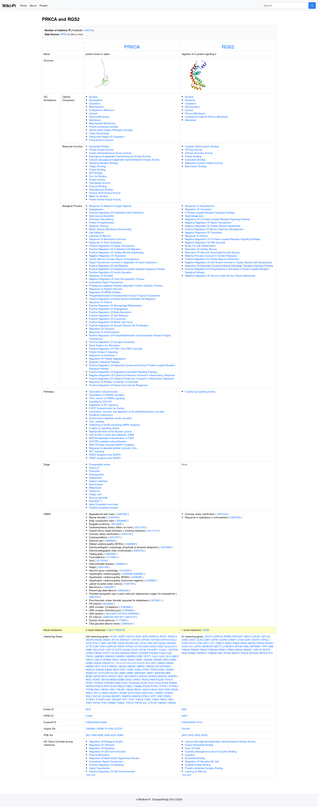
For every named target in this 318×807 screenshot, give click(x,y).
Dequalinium (95, 477)
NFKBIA (153, 676)
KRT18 (109, 673)
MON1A (230, 646)
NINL (246, 646)
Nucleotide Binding (99, 146)
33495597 (138, 573)
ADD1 (138, 636)
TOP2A (96, 702)
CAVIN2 (129, 643)
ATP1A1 (136, 639)
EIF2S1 (135, 649)
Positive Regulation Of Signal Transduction (112, 245)
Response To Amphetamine (199, 206)
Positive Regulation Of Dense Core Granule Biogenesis (118, 385)
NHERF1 (162, 676)
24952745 (108, 617)
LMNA (122, 673)
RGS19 (146, 689)
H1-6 (141, 663)
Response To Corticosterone (104, 332)
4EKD (204, 735)
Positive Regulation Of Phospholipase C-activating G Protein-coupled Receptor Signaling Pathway (227, 270)
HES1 (97, 666)
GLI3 (168, 656)
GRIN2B (157, 659)
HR (156, 666)
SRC (160, 696)
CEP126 (265, 636)
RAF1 (113, 689)
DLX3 (174, 646)
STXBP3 (100, 699)
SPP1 (154, 696)
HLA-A (104, 666)
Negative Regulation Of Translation (107, 255)
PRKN (230, 649)
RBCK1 (138, 689)
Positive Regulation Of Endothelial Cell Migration (115, 249)
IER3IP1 (269, 643)
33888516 (121, 563)
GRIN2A (148, 659)
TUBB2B (212, 653)
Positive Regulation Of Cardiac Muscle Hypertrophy (116, 252)
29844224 (123, 590)
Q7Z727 (118, 728)
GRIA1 (115, 659)
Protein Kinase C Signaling (103, 352)
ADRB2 (228, 636)
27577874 (122, 613)
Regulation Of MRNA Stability (105, 292)
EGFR (118, 649)
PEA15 (169, 679)
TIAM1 (147, 699)
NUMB (120, 679)
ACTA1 (114, 636)
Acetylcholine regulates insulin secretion (110, 418)
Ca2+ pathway (96, 421)
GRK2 (166, 659)
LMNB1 (130, 673)
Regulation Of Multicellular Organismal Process (114, 758)
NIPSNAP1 (256, 646)
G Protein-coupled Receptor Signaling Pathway (210, 212)
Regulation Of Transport (101, 328)
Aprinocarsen (96, 484)
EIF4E (142, 649)
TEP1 (125, 699)
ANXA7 (107, 639)
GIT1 (212, 643)
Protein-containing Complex (103, 126)
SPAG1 (146, 696)
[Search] (312, 5)
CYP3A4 (129, 646)
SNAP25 (136, 696)
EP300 (89, 653)
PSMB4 (138, 686)
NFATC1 (134, 676)
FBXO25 (124, 653)
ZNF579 (263, 653)
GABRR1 (120, 656)
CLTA (199, 639)
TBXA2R (116, 699)
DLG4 (168, 646)
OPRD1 (137, 679)
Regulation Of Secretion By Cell (202, 761)
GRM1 (173, 659)
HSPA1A (90, 669)
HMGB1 (132, 666)
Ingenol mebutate (98, 481)
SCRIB (123, 693)
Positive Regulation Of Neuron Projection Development (214, 229)
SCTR (131, 693)
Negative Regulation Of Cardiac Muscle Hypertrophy (213, 226)
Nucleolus (190, 100)
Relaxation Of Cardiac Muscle (201, 249)
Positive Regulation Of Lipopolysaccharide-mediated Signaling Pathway (127, 269)
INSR (115, 669)
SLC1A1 (97, 696)
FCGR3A (153, 653)
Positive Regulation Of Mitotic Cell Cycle (110, 322)
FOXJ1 (110, 630)
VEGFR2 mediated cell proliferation (108, 441)
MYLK (104, 676)
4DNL (101, 735)
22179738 (101, 560)
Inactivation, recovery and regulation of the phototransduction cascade (126, 411)
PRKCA (132, 46)
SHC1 (89, 696)
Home (23, 5)
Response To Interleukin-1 (103, 355)
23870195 (126, 534)
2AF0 (184, 735)
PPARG (90, 686)
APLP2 (115, 639)
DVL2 (96, 649)
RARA (130, 689)
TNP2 (89, 702)
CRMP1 (232, 639)
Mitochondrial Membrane (102, 123)
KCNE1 (161, 669)
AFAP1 (163, 636)
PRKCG (203, 649)
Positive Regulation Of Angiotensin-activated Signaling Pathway (123, 372)
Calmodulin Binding (195, 159)
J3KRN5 (90, 728)
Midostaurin (95, 487)
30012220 (111, 613)
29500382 (110, 554)
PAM (152, 679)
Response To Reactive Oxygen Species (110, 206)
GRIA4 (131, 659)
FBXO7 (134, 653)
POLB (165, 683)
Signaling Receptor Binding (103, 163)
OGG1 (128, 679)
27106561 (112, 557)
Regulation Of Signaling (101, 748)
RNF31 (89, 693)
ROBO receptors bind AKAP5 (105, 454)
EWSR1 (98, 653)
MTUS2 (239, 646)
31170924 (121, 620)
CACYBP (112, 643)
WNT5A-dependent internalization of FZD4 (111, 438)
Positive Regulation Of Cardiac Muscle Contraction (212, 259)
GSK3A (97, 663)
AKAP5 (90, 639)
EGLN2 (126, 649)
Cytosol (93, 113)
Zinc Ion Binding (97, 176)
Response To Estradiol (101, 275)
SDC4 (145, 693)
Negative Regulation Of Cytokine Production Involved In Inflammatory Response (132, 375)
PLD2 (158, 683)
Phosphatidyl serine (99, 464)
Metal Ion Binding (98, 196)
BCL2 (174, 639)
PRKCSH (213, 649)
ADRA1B (154, 636)
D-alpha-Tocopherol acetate (103, 507)
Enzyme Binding (98, 186)
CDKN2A (171, 643)
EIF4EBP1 (152, 649)
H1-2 (119, 663)
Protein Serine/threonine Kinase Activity (110, 153)
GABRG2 (110, 656)
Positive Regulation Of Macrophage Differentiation (115, 305)
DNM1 (89, 649)
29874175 (130, 617)
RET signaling (96, 451)
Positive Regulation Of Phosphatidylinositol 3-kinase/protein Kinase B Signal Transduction (130, 337)
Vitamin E (94, 467)
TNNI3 (155, 699)
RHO (168, 689)
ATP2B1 (146, 639)
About (33, 5)
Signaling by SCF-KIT (100, 401)
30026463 (121, 520)
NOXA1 (97, 679)
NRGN (113, 679)
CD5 (149, 643)
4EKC (198, 735)
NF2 (127, 676)
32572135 (140, 527)
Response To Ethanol (100, 302)
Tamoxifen (94, 471)
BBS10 (248, 636)
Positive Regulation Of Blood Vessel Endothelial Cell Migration (122, 299)
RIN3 (184, 653)
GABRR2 (131, 656)
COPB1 (215, 639)
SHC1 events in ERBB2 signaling (107, 398)
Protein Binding (97, 169)
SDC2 (138, 693)
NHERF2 (173, 676)
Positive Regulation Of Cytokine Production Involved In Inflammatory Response (131, 378)
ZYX (270, 653)
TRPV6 (138, 702)
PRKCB (194, 649)
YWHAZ (171, 702)
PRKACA (120, 630)
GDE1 (206, 643)
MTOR (97, 676)
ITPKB (153, 669)
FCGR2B (143, 653)
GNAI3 (228, 643)
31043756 (113, 517)
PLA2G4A (134, 683)
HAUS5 (252, 643)
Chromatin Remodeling (101, 219)
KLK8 (185, 646)
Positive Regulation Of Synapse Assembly (112, 342)
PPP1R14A (110, 686)
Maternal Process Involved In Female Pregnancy (211, 255)
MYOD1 (113, 676)
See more (90, 774)
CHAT (96, 646)
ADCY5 (131, 636)
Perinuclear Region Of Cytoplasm (107, 136)
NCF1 (121, 676)
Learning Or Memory (100, 235)
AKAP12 (172, 636)
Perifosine (94, 491)
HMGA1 (113, 666)
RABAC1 (248, 649)
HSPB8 (100, 669)
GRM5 (89, 663)
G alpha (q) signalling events (200, 391)
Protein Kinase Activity (101, 149)
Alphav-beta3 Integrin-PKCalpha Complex (111, 130)
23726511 (156, 600)
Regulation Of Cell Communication (107, 751)
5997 (184, 709)
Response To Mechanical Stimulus (107, 239)
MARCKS (160, 673)
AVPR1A (165, 639)
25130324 (125, 570)
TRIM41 (121, 702)
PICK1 (124, 683)
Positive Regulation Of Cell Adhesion (108, 315)
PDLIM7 (160, 679)
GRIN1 (139, 659)
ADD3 (145, 636)
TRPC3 (130, 702)
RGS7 (161, 689)
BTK (95, 643)
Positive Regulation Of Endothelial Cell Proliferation (116, 212)
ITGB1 (122, 669)
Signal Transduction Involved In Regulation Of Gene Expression (123, 262)
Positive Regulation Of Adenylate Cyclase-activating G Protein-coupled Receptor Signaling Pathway (132, 366)
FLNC (169, 653)
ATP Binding (95, 173)
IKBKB (108, 669)
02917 (185, 715)
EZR (105, 653)
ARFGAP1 (237, 636)
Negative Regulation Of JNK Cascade (205, 242)
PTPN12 (173, 686)
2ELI (88, 735)
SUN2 (206, 630)
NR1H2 (105, 679)
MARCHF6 (208, 646)
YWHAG (162, 702)
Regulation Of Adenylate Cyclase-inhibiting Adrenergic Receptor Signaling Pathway (229, 265)
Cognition (190, 754)
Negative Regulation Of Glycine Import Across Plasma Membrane (220, 275)
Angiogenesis (96, 209)
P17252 (109, 728)
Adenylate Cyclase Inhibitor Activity (204, 163)
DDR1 (248, 639)
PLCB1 (144, 683)
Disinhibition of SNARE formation (106, 395)
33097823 (122, 514)
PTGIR (146, 686)
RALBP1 (121, 689)
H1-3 (124, 663)
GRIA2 (123, 659)
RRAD (105, 693)
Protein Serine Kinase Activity (105, 199)
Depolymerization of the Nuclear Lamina (110, 431)
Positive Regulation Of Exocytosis (107, 318)
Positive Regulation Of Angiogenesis (108, 308)
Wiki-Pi (9, 5)
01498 (89, 715)
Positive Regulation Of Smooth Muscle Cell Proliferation (119, 325)
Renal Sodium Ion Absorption (104, 345)
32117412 (153, 530)
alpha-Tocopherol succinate (103, 504)
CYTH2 (138, 646)
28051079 (94, 597)
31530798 (129, 583)
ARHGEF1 (125, 639)
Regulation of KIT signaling (103, 405)
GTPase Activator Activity (199, 153)
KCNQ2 (90, 673)
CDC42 (162, 643)
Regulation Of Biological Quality (106, 741)
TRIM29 (111, 702)
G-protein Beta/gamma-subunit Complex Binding (210, 751)
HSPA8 (260, 643)
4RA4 (107, 735)
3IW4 (94, 735)
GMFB (175, 656)
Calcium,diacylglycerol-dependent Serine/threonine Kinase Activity (124, 159)
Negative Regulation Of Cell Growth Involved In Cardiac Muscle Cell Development (228, 262)
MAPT (150, 673)
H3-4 (147, 663)
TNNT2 (163, 699)
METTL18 (219, 646)
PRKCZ (121, 686)
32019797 (115, 537)
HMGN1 (141, 666)
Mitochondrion (96, 106)
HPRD (63, 34)
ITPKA (145, 669)
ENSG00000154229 (96, 722)
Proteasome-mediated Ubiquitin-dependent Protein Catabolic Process (126, 285)
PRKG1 (129, 686)
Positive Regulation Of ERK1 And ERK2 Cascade (115, 348)
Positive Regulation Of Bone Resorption (110, 312)
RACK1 (105, 689)
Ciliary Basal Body (99, 133)
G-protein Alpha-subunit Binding (202, 146)
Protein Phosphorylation (101, 222)
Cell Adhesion (96, 232)
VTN (150, 702)
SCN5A (192, 653)
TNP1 (171, 699)
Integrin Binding (97, 166)
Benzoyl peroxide (98, 497)
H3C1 (154, 663)
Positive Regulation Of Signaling (106, 764)
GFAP (139, 656)
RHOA (174, 689)
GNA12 (89, 659)
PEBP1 (90, 683)
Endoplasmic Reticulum (101, 110)
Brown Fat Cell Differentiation (200, 245)
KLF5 (102, 673)
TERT (131, 699)
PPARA (173, 683)
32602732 (139, 550)
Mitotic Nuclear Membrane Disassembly (110, 229)
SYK (108, 699)
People (43, 5)
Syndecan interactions (101, 414)
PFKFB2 (109, 683)
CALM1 (256, 636)
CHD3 (185, 639)
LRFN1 (198, 646)
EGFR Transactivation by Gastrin (106, 408)
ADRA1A (218, 636)
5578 (88, 709)
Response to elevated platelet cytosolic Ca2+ (113, 448)
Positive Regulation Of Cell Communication (112, 771)
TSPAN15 (201, 653)
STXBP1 (90, 699)
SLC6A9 (106, 696)
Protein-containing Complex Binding (204, 768)
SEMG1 (159, 693)
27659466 (126, 607)
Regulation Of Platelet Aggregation (107, 358)
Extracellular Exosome (101, 140)
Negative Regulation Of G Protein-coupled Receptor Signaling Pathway (222, 239)
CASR (121, 643)
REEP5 (266, 649)
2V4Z (191, 735)
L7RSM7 (100, 728)
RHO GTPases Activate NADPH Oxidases (111, 444)
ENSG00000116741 (192, 722)
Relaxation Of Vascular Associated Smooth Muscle (212, 252)
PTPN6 (89, 689)
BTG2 (89, 643)
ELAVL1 (163, 649)
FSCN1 (89, 656)
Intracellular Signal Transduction (106, 282)
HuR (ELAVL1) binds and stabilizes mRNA (111, 434)
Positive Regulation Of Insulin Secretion (110, 272)
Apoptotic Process (99, 226)
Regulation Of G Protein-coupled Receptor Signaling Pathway (217, 219)
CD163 (143, 643)
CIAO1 (192, 639)
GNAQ (235, 643)
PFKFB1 (99, 683)
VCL (145, 702)
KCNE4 (170, 669)
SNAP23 (126, 696)
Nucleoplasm (96, 100)
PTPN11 (163, 686)
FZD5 (199, 643)
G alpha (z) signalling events (104, 428)
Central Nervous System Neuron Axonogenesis (114, 259)
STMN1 (167, 696)
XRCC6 (244, 653)
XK (155, 702)
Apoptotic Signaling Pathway (104, 362)
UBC (220, 653)
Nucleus (93, 96)
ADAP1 (122, 636)
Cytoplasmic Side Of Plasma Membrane (206, 116)
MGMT (89, 676)
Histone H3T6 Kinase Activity (105, 193)
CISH (102, 646)
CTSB (240, 639)
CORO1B (111, 646)
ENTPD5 (173, 649)
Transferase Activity (99, 183)
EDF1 (103, 649)
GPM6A (107, 659)
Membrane (94, 120)
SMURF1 (116, 696)
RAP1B (258, 649)
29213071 (119, 617)
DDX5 (146, 646)
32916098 (166, 547)
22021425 (103, 567)
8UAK (120, 735)
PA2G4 (145, 679)
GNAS (243, 643)
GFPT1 (147, 656)
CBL (136, 643)
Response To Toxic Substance (105, 242)
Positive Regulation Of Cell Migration (108, 265)
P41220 (186, 728)
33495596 (130, 544)
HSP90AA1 (165, 666)
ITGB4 (137, 669)
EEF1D (110, 649)
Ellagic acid (95, 494)
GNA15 (98, 659)
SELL (152, 693)
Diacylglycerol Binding (101, 189)
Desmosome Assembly (101, 216)
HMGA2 (122, 666)
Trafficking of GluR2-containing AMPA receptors (114, 424)
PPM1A (99, 686)
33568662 (110, 540)
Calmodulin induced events (103, 391)
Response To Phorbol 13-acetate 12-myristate (113, 381)
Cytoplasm (94, 103)
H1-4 (130, 663)
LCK (116, 673)
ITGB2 (130, 669)
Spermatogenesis (194, 216)
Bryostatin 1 (95, 501)
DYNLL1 (266, 639)
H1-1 (113, 663)
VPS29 (227, 653)
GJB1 (162, 656)
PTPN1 (155, 686)
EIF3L (192, 643)
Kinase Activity (97, 179)
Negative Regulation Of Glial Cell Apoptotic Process (116, 279)
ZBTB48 (253, 653)
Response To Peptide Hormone (105, 289)
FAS (117, 653)
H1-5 (136, 663)
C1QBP (102, 643)
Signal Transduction (99, 768)
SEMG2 (169, 693)
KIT (96, 673)
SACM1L (114, 693)
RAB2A (239, 649)
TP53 (104, 702)
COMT (206, 639)
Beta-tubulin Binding (195, 166)
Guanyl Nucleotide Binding (199, 745)
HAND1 (170, 663)
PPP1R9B (267, 646)
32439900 (108, 603)
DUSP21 (256, 639)
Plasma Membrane (99, 116)
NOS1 (89, 679)
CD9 (155, 643)
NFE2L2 (143, 676)
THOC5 (139, 699)
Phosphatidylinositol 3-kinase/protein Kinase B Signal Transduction (124, 295)
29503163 (235, 517)
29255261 (109, 587)
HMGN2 (150, 666)
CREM (120, 646)
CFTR (89, 646)
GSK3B (106, 663)
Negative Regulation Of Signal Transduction (208, 222)
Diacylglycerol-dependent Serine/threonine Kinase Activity (120, 156)
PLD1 (151, 683)
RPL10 (97, 693)
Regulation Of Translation (198, 209)
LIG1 (190, 646)
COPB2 (224, 639)
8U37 (113, 735)
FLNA (162, 653)
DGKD (153, 646)
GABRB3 (99, 656)
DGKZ (160, 646)
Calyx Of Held (192, 748)
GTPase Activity (193, 149)
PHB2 (117, 683)
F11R (111, 653)
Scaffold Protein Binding (198, 764)
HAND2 (90, 666)
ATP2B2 (155, 639)
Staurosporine (96, 474)
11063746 (88, 30)
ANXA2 (98, 639)
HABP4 (161, 663)
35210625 (116, 524)
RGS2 (228, 46)
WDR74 (236, 653)
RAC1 (97, 689)
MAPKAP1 (140, 673)
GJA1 (155, 656)
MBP (168, 673)
